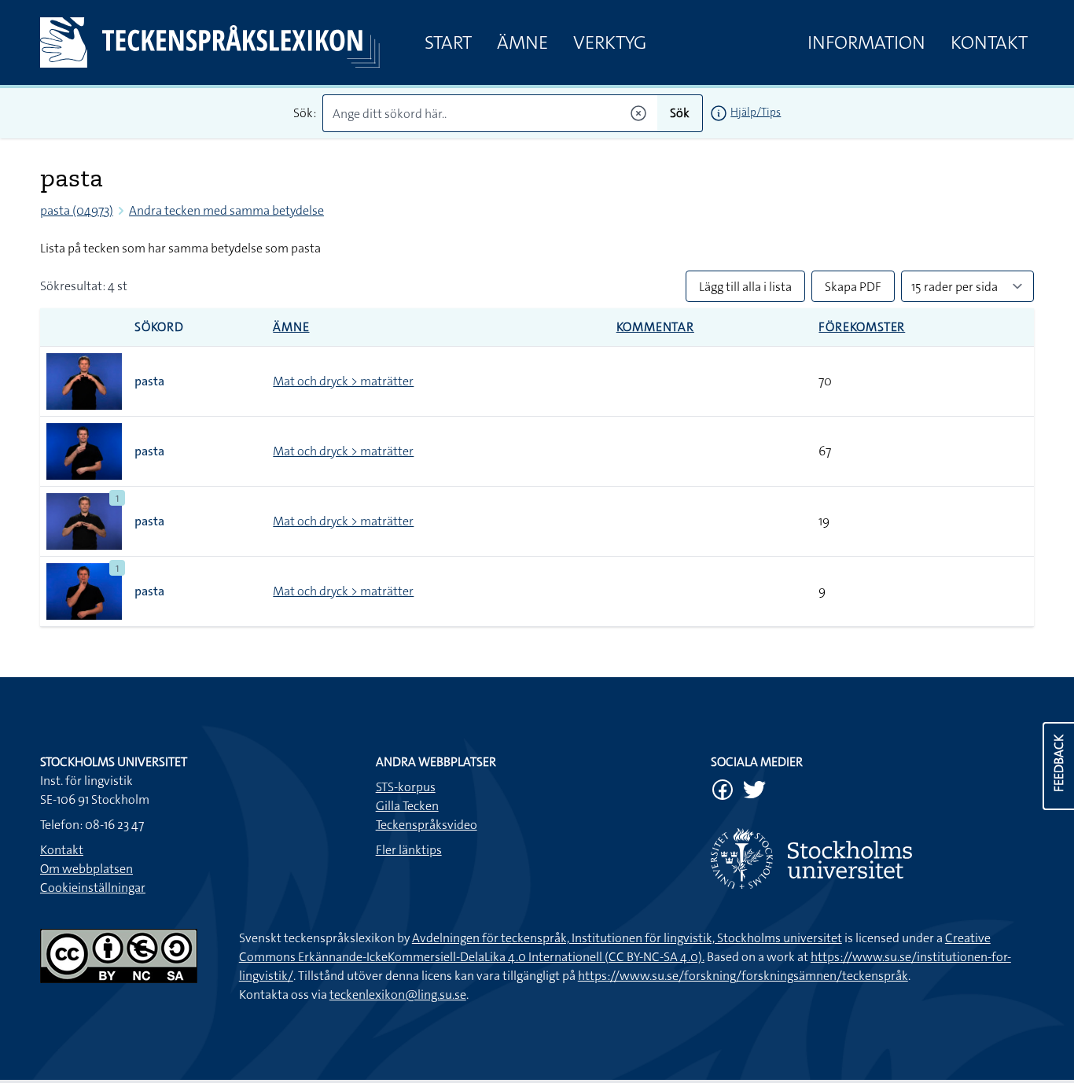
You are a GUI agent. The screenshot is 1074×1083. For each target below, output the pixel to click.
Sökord (159, 327)
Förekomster (861, 327)
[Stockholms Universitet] (872, 858)
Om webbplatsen (86, 868)
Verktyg (609, 42)
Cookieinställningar (92, 887)
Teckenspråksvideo (426, 824)
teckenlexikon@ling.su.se (397, 994)
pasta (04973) (76, 210)
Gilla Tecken (407, 806)
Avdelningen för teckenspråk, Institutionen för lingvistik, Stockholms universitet (627, 938)
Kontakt (989, 42)
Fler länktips (409, 850)
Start (448, 42)
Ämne (522, 42)
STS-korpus (406, 787)
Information (866, 42)
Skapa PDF (853, 286)
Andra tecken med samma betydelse (226, 210)
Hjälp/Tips (755, 112)
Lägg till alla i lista (745, 286)
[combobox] (490, 113)
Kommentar (655, 327)
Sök (680, 113)
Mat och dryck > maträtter (343, 381)
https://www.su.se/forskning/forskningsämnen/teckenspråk (743, 975)
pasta (149, 381)
